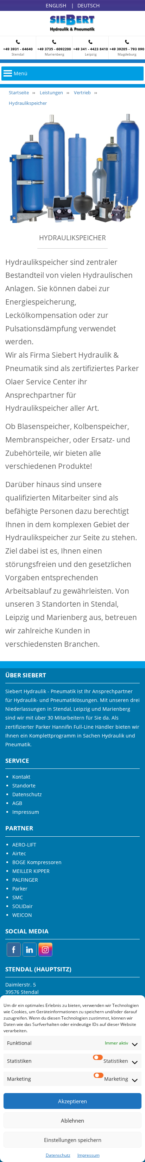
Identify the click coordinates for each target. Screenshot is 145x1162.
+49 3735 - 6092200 (54, 48)
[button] (20, 73)
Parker (19, 888)
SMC (17, 897)
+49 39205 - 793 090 (126, 48)
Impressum (88, 1155)
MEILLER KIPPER (31, 871)
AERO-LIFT (24, 844)
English (56, 5)
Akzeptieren (72, 1101)
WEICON (22, 915)
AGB (17, 803)
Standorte (24, 785)
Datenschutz (58, 1155)
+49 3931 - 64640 (18, 48)
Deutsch (88, 5)
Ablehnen (72, 1120)
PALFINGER (25, 879)
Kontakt (21, 776)
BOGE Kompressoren (37, 862)
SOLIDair (22, 906)
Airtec (19, 853)
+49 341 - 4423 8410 (90, 48)
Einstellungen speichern (72, 1139)
